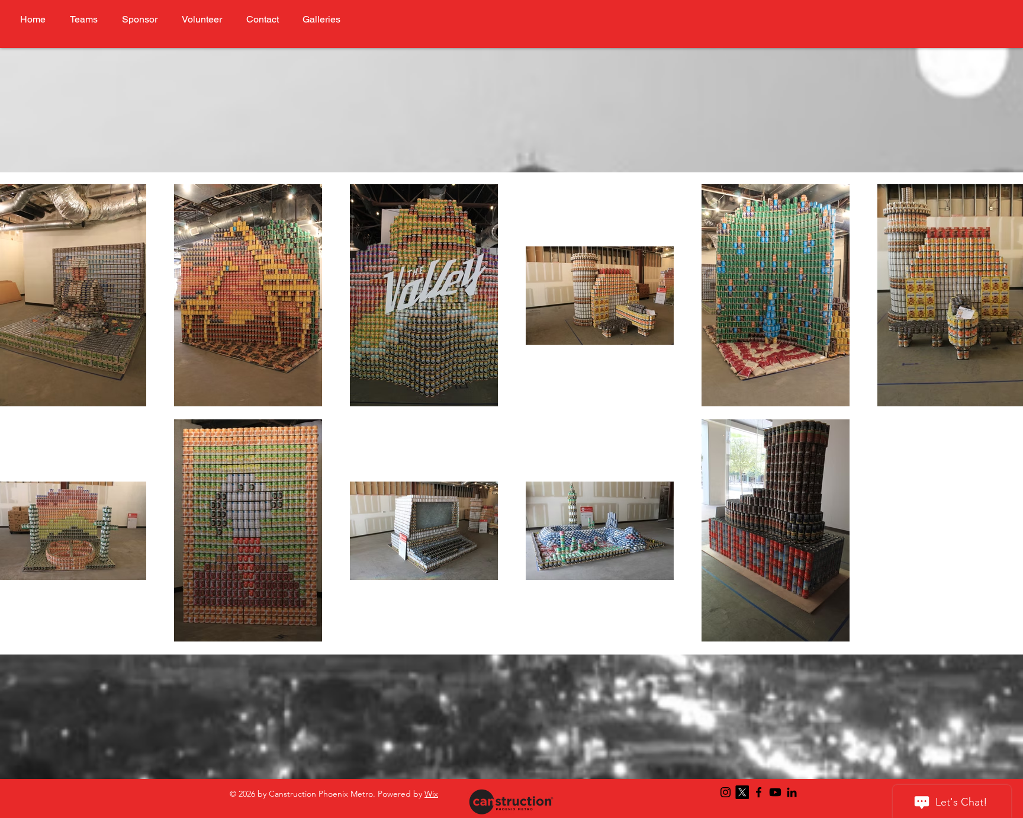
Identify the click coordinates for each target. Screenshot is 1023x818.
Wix (431, 793)
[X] (742, 792)
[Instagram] (725, 792)
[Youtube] (775, 792)
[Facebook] (758, 792)
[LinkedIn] (792, 792)
